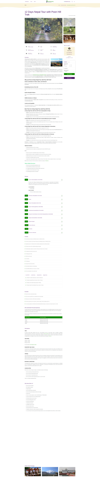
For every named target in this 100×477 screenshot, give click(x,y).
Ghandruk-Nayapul (30, 221)
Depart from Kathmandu (31, 232)
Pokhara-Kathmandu (30, 225)
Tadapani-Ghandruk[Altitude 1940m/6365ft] (34, 217)
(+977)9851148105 (70, 52)
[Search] (72, 1)
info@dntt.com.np (70, 54)
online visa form (46, 333)
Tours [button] (31, 1)
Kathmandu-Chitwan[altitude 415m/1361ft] (34, 195)
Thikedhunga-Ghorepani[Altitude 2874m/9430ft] (34, 210)
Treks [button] (34, 1)
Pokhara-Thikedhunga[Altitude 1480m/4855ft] (34, 206)
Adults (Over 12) (66, 70)
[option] (43, 30)
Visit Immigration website (32, 344)
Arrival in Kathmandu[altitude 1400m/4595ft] (34, 179)
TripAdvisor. (47, 160)
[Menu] (74, 1)
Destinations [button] (27, 1)
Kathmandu (29, 228)
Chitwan (28, 199)
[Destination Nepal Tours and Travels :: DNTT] (50, 2)
